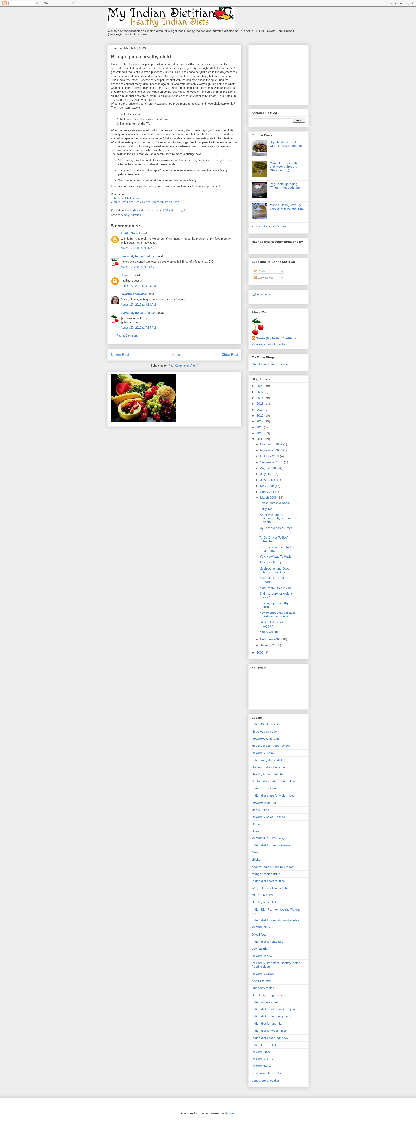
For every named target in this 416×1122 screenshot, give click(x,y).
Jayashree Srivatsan (134, 294)
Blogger (229, 1113)
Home (175, 354)
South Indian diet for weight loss (274, 781)
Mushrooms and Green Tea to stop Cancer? (275, 570)
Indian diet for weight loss (269, 1030)
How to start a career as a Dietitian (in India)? (277, 614)
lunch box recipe (263, 988)
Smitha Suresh (131, 233)
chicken (257, 859)
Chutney (257, 824)
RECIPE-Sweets (263, 927)
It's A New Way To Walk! (275, 556)
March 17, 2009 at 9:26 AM (138, 248)
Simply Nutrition (131, 215)
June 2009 (268, 480)
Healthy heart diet (264, 902)
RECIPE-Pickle (262, 955)
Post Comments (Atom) (183, 365)
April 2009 (267, 491)
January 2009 (270, 645)
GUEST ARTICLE (264, 895)
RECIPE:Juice (261, 1052)
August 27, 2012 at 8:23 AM (138, 285)
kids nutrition (260, 810)
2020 (260, 385)
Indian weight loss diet (267, 760)
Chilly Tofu (266, 509)
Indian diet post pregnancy (270, 1038)
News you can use (264, 731)
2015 (260, 403)
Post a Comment (127, 335)
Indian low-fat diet (264, 1045)
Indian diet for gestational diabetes (275, 920)
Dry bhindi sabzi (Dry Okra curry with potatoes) (287, 143)
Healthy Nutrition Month (275, 587)
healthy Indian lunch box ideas (272, 866)
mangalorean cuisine (266, 874)
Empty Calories (269, 631)
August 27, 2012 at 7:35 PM (138, 327)
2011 (260, 427)
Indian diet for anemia (267, 1023)
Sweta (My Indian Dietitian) (138, 256)
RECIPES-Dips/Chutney (268, 838)
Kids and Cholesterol (126, 198)
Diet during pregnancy (267, 995)
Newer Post (120, 354)
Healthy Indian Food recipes (271, 745)
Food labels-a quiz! (272, 562)
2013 (260, 415)
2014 (260, 409)
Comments (265, 278)
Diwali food (259, 934)
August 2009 (269, 468)
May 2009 (267, 486)
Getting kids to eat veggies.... (271, 624)
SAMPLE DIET (262, 980)
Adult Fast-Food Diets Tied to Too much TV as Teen (146, 202)
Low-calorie (260, 948)
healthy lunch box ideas (268, 1073)
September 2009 (272, 462)
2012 (260, 421)
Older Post (230, 354)
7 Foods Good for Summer (270, 226)
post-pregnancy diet (265, 1080)
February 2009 (270, 639)
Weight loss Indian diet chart (271, 888)
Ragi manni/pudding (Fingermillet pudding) (285, 185)
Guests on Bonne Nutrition (270, 364)
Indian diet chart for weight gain (273, 1009)
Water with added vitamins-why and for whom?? (275, 518)
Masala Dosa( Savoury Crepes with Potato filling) (287, 206)
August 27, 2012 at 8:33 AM (138, 304)
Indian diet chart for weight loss (273, 795)
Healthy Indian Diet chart (269, 774)
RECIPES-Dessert (264, 1059)
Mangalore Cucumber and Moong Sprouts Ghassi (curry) (285, 166)
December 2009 (271, 444)
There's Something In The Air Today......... (277, 548)
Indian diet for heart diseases (272, 845)
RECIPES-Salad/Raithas (268, 817)
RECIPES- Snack (263, 753)
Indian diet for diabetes (267, 941)
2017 (260, 392)
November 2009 (271, 450)
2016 (260, 397)
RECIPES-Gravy (263, 973)
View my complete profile (269, 344)
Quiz (255, 852)
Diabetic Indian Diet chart (269, 767)
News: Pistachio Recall (274, 502)
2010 (260, 433)
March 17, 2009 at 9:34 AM (138, 267)
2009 (260, 439)
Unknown (127, 275)
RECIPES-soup (262, 1066)
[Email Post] (182, 210)
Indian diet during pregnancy (271, 1016)
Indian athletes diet (265, 1002)
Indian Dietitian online (266, 724)
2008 (260, 652)
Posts (261, 271)
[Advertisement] (279, 73)
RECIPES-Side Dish (265, 738)
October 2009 (270, 456)
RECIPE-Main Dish (265, 802)
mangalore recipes (264, 788)
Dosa (255, 831)
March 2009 (269, 497)
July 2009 (267, 474)
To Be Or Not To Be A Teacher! (273, 539)
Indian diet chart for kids (268, 881)
